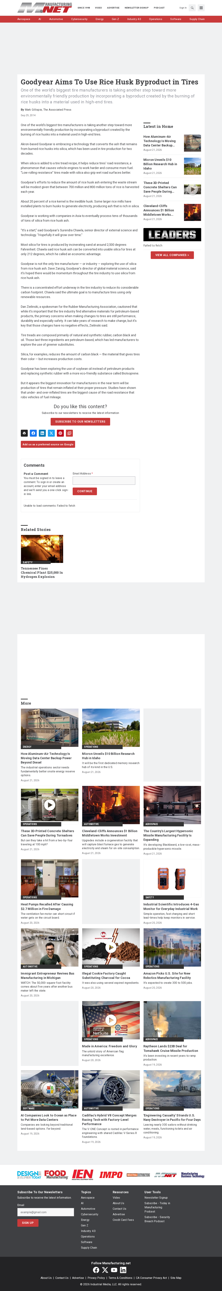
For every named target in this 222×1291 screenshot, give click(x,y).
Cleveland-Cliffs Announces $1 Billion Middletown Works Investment (158, 210)
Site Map (175, 1278)
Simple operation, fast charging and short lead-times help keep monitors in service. (169, 915)
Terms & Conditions (120, 1278)
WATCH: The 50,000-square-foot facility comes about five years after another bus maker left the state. (46, 986)
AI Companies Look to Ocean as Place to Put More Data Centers (48, 1117)
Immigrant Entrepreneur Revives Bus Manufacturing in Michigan (47, 976)
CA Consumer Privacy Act (151, 1278)
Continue (84, 491)
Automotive (91, 824)
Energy (27, 746)
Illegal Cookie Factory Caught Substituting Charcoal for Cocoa (106, 976)
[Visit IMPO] (111, 1174)
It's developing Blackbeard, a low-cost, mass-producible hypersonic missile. (171, 846)
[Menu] (201, 7)
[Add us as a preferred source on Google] (69, 433)
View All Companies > (172, 255)
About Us (46, 1278)
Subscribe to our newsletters (80, 421)
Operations (91, 746)
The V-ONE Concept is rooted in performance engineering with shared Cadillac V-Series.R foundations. (110, 1133)
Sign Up (28, 1222)
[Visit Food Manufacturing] (56, 1174)
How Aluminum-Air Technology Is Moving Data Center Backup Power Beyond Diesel (159, 141)
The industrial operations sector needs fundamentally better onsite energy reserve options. (48, 771)
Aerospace (152, 824)
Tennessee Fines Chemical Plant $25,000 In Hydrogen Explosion (42, 572)
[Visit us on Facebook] (96, 1270)
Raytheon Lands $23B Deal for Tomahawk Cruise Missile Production (170, 1048)
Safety (27, 562)
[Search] (192, 7)
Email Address (83, 473)
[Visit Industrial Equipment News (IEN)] (82, 1174)
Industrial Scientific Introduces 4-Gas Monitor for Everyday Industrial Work (171, 906)
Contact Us (62, 1278)
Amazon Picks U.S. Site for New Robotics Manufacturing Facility (167, 976)
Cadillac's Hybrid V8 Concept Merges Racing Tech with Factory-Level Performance (109, 1119)
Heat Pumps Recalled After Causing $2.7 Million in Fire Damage (47, 906)
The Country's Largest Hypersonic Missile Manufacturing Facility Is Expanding (168, 835)
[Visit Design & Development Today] (29, 1174)
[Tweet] (51, 433)
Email (20, 1205)
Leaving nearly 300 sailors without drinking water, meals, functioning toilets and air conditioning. (170, 1128)
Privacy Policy (96, 1278)
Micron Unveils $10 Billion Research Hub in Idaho (160, 164)
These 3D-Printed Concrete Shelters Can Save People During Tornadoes (160, 187)
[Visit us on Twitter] (105, 1270)
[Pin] (60, 433)
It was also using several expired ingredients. (110, 982)
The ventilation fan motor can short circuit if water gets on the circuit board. (48, 915)
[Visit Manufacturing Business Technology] (193, 1174)
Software (29, 1108)
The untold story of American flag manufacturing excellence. (103, 1053)
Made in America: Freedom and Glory (109, 1046)
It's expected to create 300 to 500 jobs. (168, 982)
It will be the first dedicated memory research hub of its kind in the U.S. (110, 765)
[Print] (24, 433)
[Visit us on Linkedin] (123, 1270)
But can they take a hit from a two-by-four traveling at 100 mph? (47, 842)
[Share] (33, 433)
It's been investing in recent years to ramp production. (169, 1057)
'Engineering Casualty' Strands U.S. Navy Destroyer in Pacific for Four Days (172, 1117)
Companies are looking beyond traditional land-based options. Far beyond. (47, 1126)
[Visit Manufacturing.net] (165, 1174)
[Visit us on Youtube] (114, 1270)
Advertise (78, 1278)
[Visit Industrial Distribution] (138, 1174)
